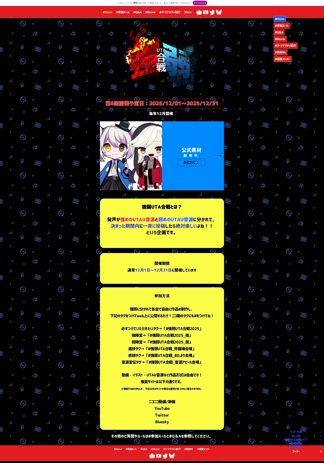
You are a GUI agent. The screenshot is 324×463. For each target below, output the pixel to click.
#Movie (280, 39)
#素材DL (280, 52)
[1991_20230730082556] (205, 12)
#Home (280, 18)
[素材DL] (162, 186)
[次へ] (217, 156)
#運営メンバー (282, 59)
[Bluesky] (219, 12)
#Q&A (279, 32)
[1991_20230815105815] (199, 12)
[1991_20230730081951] (212, 12)
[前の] (107, 156)
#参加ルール (281, 25)
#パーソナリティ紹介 (285, 45)
